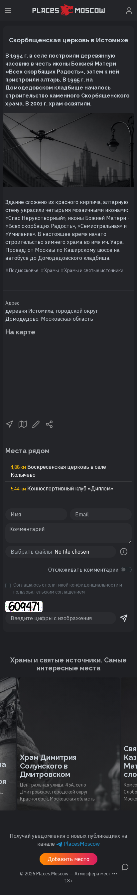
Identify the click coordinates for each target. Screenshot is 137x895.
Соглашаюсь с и (67, 588)
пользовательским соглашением (49, 592)
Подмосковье (24, 270)
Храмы (51, 270)
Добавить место (68, 859)
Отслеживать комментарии (83, 569)
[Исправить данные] (36, 424)
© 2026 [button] (68, 874)
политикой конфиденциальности (81, 585)
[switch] (126, 569)
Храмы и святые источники (93, 270)
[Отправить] (124, 618)
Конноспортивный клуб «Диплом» (62, 488)
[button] (9, 424)
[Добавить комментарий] (125, 866)
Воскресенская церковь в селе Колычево (58, 470)
